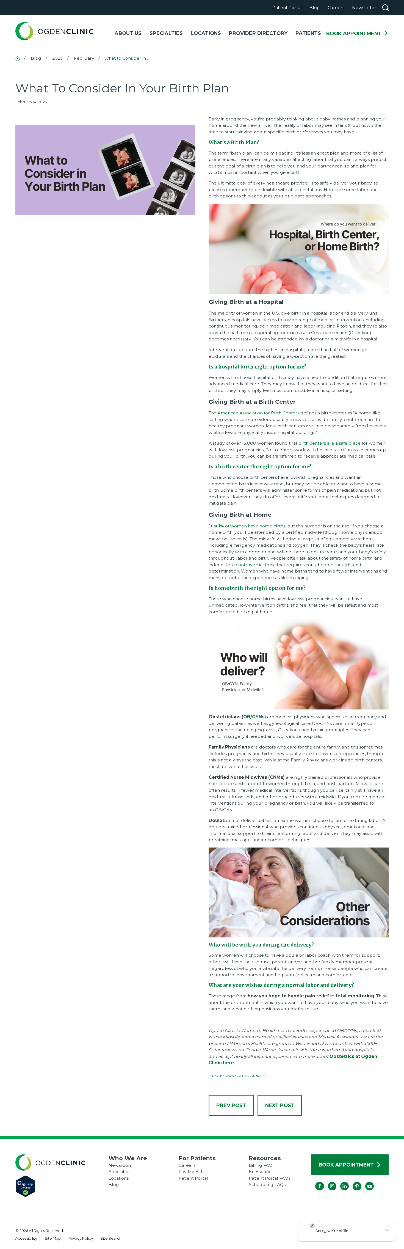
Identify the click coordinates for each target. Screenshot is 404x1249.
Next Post (280, 1105)
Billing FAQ (260, 1165)
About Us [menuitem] (128, 33)
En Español (261, 1171)
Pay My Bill (190, 1171)
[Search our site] (385, 7)
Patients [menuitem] (308, 33)
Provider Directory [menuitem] (258, 33)
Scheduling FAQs (267, 1184)
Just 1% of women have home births (247, 526)
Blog (314, 7)
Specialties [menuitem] (166, 33)
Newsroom (120, 1165)
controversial (250, 564)
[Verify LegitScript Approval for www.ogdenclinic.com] (62, 1186)
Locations (119, 1178)
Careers (336, 7)
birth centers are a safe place (330, 443)
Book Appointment (353, 33)
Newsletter (364, 7)
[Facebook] (315, 1182)
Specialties (120, 1171)
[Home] (54, 31)
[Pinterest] (352, 1182)
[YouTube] (365, 1182)
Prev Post (231, 1105)
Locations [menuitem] (206, 33)
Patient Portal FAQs (269, 1178)
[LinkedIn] (340, 1182)
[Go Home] (17, 58)
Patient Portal (287, 7)
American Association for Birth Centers (259, 413)
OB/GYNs (253, 716)
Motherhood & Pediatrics (237, 1076)
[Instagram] (327, 1182)
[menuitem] (26, 1238)
